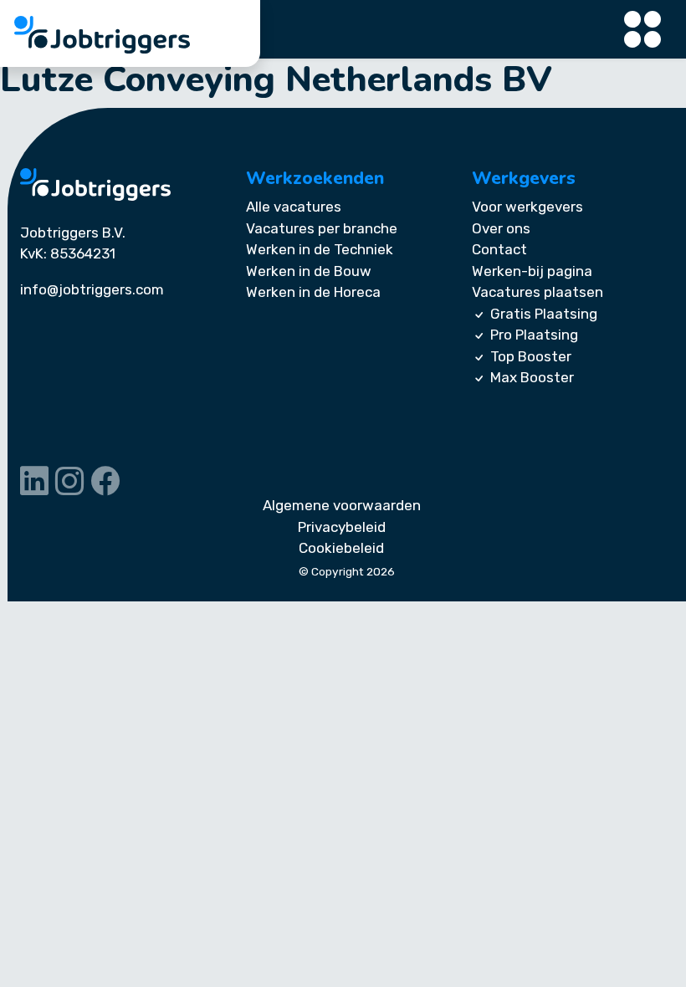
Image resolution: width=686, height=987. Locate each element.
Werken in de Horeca (313, 292)
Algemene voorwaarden (342, 505)
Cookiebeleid (341, 548)
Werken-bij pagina (532, 271)
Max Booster (532, 377)
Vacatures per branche (321, 228)
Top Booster (530, 356)
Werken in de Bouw (308, 271)
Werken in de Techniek (319, 249)
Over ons (501, 228)
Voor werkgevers (527, 206)
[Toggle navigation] (643, 30)
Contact (499, 249)
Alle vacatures (293, 206)
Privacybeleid (342, 527)
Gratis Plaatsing (543, 313)
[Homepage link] (95, 184)
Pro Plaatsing (534, 334)
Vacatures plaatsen (537, 292)
